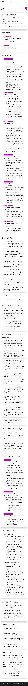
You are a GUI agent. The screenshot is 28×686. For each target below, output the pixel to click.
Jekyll (22, 683)
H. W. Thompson (8, 2)
